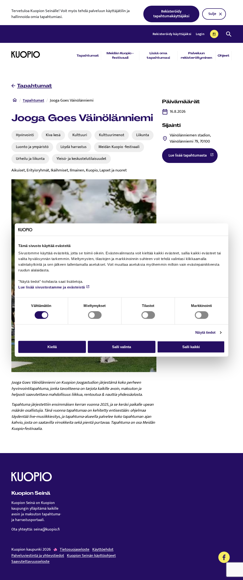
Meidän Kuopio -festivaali (120, 55)
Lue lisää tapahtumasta (193, 156)
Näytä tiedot (205, 332)
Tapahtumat (88, 56)
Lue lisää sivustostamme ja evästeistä (51, 287)
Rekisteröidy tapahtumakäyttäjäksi (171, 13)
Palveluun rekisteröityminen (196, 55)
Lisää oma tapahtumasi (158, 55)
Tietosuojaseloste (74, 550)
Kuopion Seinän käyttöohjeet (91, 556)
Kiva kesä (53, 135)
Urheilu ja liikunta (30, 159)
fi (215, 34)
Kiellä (52, 347)
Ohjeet (223, 56)
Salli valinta (121, 347)
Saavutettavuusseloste (30, 562)
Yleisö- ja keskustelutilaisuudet (81, 159)
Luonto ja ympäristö (32, 147)
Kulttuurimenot (111, 135)
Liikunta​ (142, 135)
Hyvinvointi (25, 135)
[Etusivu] (14, 101)
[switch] (95, 315)
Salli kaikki (191, 347)
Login (200, 34)
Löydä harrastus (74, 147)
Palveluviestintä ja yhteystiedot (37, 556)
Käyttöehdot (102, 550)
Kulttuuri (79, 135)
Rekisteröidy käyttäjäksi (172, 34)
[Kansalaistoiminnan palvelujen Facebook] (224, 557)
